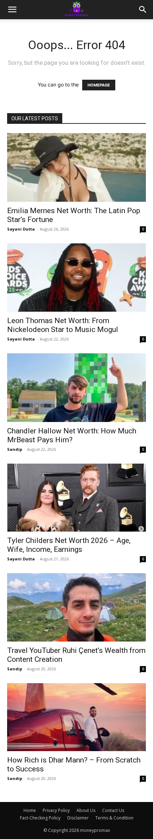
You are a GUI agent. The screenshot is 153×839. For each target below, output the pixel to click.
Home (29, 810)
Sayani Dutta (21, 229)
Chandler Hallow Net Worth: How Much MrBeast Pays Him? (71, 435)
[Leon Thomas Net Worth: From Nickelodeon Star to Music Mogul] (76, 277)
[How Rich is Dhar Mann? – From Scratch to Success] (76, 717)
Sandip (14, 449)
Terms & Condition (114, 818)
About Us (85, 810)
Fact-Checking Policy (40, 818)
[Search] (143, 9)
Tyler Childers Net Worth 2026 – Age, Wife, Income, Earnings (69, 545)
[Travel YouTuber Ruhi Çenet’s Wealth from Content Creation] (76, 607)
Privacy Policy (56, 810)
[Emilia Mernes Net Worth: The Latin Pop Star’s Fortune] (76, 167)
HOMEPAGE (99, 85)
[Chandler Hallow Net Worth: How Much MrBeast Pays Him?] (76, 387)
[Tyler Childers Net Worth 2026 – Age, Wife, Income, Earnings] (76, 498)
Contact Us (113, 810)
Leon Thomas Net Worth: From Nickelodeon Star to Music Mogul (62, 325)
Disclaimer (78, 818)
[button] (12, 9)
